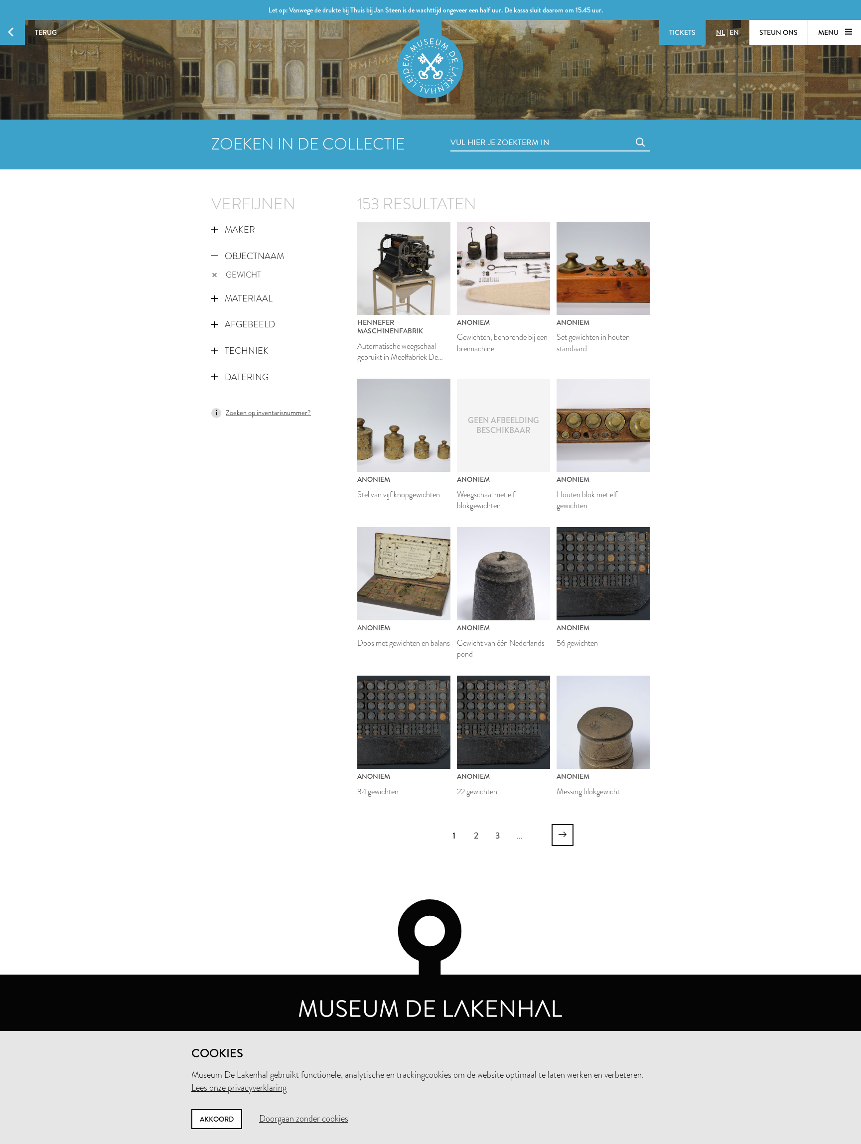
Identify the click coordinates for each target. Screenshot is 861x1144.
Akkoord (217, 1119)
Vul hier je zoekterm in (481, 131)
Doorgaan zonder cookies (303, 1118)
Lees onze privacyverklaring (239, 1087)
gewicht (243, 275)
